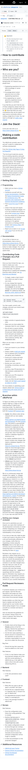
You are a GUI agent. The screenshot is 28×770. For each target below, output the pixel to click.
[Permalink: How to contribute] (1, 55)
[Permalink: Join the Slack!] (1, 124)
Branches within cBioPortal (13, 292)
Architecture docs (12, 198)
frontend (10, 411)
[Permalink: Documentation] (1, 236)
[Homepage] (14, 2)
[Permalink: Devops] (1, 705)
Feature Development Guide (15, 196)
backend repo (20, 411)
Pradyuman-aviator (8, 22)
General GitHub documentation (14, 750)
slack (17, 550)
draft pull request (20, 351)
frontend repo (15, 213)
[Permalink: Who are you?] (1, 69)
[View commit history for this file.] (26, 23)
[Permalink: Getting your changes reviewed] (1, 519)
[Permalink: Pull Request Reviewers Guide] (1, 584)
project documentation (12, 194)
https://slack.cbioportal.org (11, 130)
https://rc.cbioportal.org (12, 446)
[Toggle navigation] (2, 2)
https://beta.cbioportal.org (13, 470)
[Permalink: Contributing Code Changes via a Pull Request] (1, 257)
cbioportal (14, 7)
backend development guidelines (14, 201)
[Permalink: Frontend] (1, 679)
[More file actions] (26, 31)
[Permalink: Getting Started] (1, 180)
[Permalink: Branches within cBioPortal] (1, 396)
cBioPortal (6, 7)
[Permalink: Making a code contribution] (1, 136)
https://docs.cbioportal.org (11, 243)
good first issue (13, 203)
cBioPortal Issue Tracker (12, 748)
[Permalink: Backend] (1, 667)
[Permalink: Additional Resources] (1, 744)
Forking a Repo (16, 225)
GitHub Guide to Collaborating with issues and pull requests (13, 389)
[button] (24, 299)
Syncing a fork (9, 226)
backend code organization (13, 199)
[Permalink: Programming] (1, 185)
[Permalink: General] (1, 622)
